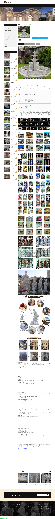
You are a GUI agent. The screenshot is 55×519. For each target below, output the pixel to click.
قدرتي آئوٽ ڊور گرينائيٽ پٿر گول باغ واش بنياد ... (13, 104)
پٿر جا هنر (6, 39)
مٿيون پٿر (17, 507)
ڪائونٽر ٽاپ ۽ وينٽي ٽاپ (8, 35)
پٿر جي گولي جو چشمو (8, 30)
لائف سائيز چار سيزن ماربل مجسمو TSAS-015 (46, 484)
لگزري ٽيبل (6, 26)
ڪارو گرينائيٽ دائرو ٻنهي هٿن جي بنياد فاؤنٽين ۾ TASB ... (13, 90)
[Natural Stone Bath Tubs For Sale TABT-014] (23, 478)
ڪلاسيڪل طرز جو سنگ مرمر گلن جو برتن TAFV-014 (13, 146)
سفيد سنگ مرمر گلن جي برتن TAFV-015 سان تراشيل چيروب (13, 139)
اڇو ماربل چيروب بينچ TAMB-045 (13, 68)
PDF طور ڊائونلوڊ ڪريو (44, 38)
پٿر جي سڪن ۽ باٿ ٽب (8, 33)
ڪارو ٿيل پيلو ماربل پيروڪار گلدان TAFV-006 (13, 154)
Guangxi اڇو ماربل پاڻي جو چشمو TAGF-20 (13, 118)
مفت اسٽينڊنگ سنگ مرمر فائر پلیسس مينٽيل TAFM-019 (13, 161)
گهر (5, 5)
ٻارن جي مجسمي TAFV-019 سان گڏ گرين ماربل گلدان (34, 484)
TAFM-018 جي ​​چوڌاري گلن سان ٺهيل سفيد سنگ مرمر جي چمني (13, 168)
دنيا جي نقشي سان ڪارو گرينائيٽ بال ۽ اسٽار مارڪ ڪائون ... (13, 83)
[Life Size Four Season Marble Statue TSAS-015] (46, 478)
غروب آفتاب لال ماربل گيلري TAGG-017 (13, 125)
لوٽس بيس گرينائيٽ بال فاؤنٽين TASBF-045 (13, 62)
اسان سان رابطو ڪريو (32, 5)
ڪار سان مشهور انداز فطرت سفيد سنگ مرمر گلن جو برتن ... (13, 132)
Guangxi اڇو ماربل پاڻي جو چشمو (28, 90)
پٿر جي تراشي (7, 28)
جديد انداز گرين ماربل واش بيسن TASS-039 (13, 54)
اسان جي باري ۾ (9, 5)
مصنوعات (16, 5)
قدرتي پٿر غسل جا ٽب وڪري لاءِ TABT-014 (23, 484)
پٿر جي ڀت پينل (7, 37)
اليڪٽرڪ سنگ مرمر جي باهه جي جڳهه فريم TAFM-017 (13, 175)
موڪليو (40, 494)
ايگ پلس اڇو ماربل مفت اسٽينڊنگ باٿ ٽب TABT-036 (13, 97)
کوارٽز (6, 44)
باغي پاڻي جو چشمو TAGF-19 (22, 447)
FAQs (24, 5)
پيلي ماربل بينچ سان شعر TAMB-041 (13, 75)
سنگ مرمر (6, 42)
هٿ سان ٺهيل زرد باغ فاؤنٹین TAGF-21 (13, 111)
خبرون (21, 5)
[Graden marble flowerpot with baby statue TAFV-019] (34, 478)
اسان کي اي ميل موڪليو (36, 38)
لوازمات (6, 46)
